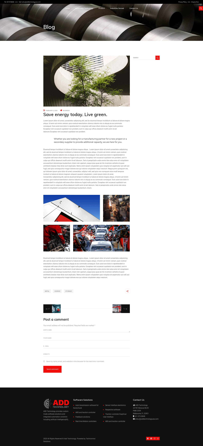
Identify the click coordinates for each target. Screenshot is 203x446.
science (57, 291)
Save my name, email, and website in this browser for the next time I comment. (75, 361)
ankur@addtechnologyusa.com (146, 419)
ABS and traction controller (85, 412)
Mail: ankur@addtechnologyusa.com (30, 2)
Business (66, 110)
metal (47, 291)
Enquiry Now (195, 2)
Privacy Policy (182, 2)
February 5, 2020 (51, 110)
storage (68, 291)
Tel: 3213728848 (9, 2)
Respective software (112, 410)
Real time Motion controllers (85, 421)
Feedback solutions (82, 417)
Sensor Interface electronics (115, 405)
